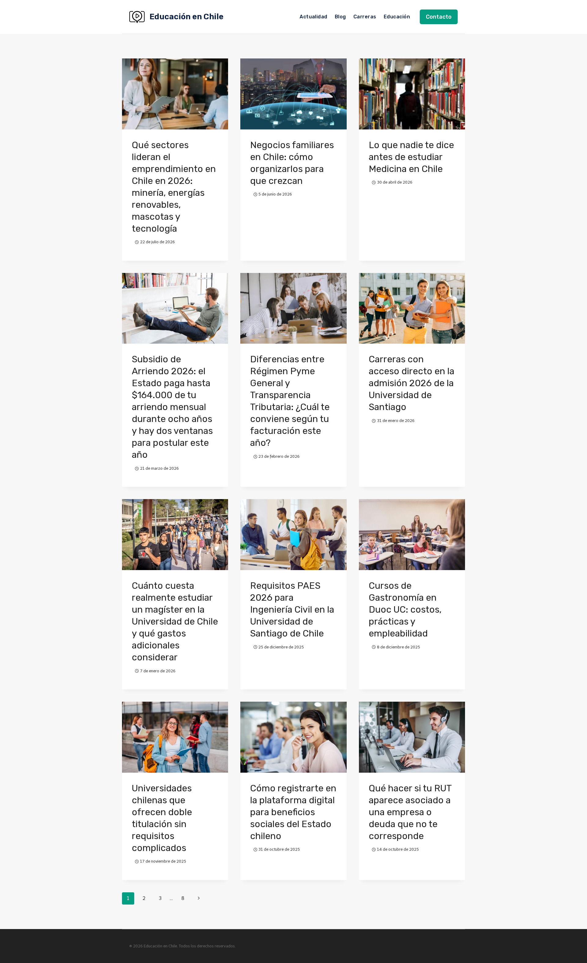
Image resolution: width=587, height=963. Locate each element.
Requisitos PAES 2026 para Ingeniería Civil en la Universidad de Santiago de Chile (292, 609)
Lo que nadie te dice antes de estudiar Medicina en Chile (411, 157)
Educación (397, 17)
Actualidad (313, 17)
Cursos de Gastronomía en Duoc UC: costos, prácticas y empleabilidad (405, 609)
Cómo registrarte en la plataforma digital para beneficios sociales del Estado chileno (293, 812)
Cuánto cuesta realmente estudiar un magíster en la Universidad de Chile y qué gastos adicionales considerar (175, 621)
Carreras (364, 17)
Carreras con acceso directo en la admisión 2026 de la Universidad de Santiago (411, 383)
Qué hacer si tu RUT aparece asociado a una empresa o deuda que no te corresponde (410, 812)
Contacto (439, 16)
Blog (340, 17)
